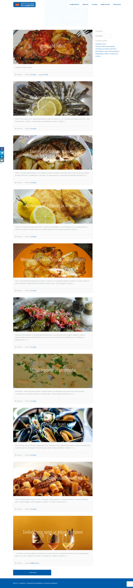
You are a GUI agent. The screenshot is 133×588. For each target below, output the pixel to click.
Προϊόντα (85, 4)
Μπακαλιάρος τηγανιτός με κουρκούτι (107, 51)
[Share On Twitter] (2, 153)
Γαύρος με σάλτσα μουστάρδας (105, 46)
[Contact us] (2, 160)
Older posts (32, 572)
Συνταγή (45, 74)
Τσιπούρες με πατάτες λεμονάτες (106, 49)
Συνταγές (94, 4)
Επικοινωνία (117, 4)
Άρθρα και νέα (35, 563)
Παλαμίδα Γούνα (100, 44)
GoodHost (54, 583)
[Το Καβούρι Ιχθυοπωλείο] (24, 7)
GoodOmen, (39, 583)
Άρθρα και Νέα (105, 4)
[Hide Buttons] (1, 163)
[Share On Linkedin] (2, 156)
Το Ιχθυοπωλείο (74, 4)
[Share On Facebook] (2, 149)
